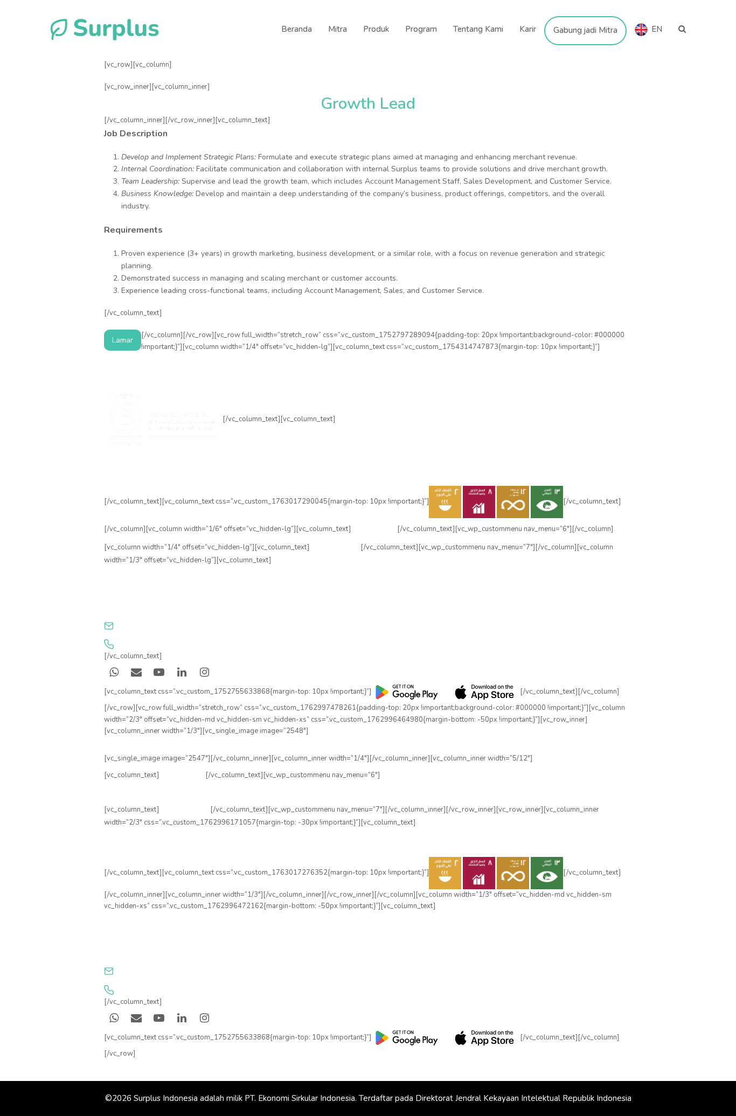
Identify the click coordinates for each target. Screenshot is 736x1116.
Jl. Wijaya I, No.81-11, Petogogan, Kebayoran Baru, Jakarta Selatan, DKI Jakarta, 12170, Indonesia (287, 606)
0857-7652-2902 (151, 644)
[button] (682, 29)
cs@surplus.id (143, 625)
